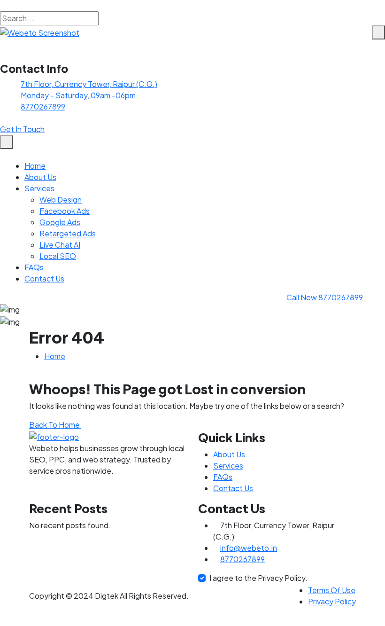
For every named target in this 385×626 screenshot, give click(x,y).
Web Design (60, 199)
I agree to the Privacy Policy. (258, 578)
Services (39, 188)
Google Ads (59, 222)
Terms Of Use (331, 590)
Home (35, 166)
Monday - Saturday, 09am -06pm (78, 95)
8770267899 (43, 106)
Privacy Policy (332, 601)
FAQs (34, 267)
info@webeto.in (248, 548)
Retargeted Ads (67, 233)
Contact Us (44, 278)
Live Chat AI (59, 245)
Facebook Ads (64, 211)
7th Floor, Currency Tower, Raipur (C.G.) (89, 84)
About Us (40, 177)
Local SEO (57, 256)
